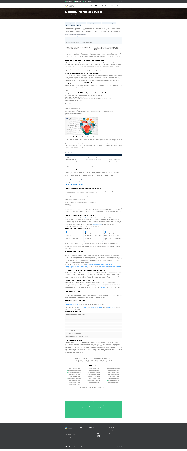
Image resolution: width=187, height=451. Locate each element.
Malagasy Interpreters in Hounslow (113, 378)
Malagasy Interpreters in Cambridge (94, 372)
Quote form (68, 238)
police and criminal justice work (72, 266)
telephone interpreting (104, 266)
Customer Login (78, 1)
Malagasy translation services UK (78, 58)
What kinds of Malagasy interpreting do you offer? (74, 320)
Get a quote (93, 412)
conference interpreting (78, 267)
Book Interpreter (69, 1)
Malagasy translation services (103, 303)
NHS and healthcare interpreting (105, 264)
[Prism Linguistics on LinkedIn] (121, 1)
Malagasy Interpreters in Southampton (93, 374)
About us (82, 429)
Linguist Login (98, 432)
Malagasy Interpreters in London (74, 368)
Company (118, 5)
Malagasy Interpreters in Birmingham (74, 370)
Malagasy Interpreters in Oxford (94, 370)
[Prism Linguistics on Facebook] (119, 1)
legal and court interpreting (92, 264)
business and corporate (84, 266)
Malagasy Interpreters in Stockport (113, 370)
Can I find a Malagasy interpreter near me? (73, 330)
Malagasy (75, 14)
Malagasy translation (97, 224)
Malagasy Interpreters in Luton (94, 368)
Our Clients (82, 431)
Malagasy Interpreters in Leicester (74, 380)
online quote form (111, 307)
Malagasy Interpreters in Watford (94, 380)
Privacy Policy (81, 446)
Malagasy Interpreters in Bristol (74, 376)
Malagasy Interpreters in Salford (113, 372)
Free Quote (67, 439)
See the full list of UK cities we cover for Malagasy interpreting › (93, 387)
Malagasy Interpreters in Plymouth (94, 378)
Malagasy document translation (71, 304)
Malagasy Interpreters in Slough (94, 382)
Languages (71, 14)
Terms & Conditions (84, 433)
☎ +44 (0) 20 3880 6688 (71, 184)
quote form (102, 287)
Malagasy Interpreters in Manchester (74, 372)
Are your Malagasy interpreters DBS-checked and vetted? (75, 314)
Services (95, 5)
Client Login (99, 429)
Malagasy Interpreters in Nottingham (74, 378)
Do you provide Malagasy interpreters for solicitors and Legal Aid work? (77, 336)
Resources (112, 5)
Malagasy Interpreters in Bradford (74, 384)
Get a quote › (81, 184)
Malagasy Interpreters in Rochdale (113, 374)
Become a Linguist (98, 436)
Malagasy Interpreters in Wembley (113, 382)
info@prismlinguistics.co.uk (96, 307)
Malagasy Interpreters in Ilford (113, 380)
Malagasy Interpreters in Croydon (113, 376)
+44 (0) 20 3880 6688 (88, 1)
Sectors (101, 5)
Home (91, 5)
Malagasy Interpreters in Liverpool (74, 374)
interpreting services (107, 267)
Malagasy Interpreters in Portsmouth (94, 376)
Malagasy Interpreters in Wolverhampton (113, 368)
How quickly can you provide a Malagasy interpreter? (74, 317)
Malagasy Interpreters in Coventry (74, 382)
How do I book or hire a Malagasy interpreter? (73, 333)
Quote (106, 5)
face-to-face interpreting (115, 266)
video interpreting (69, 267)
